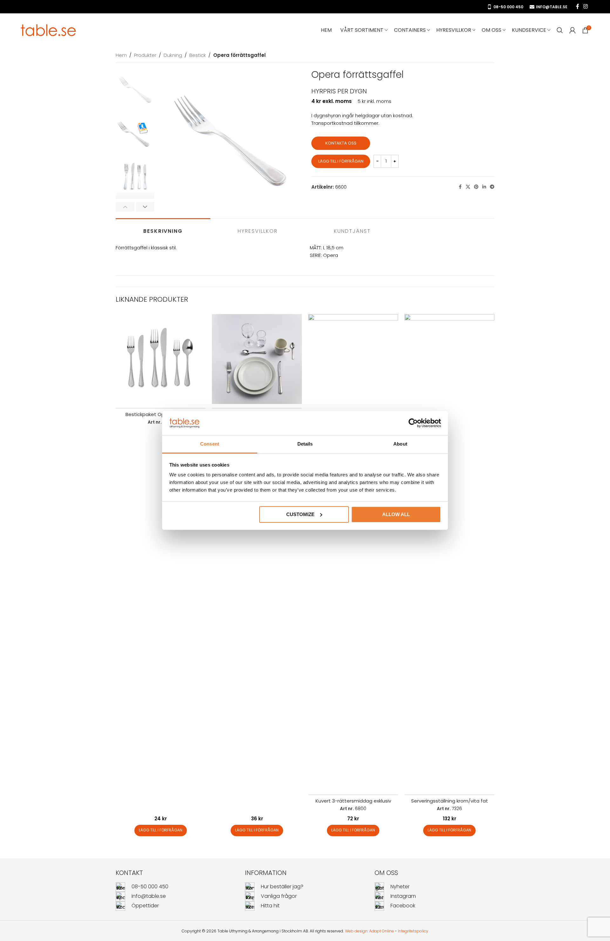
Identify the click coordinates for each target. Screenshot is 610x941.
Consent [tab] (209, 444)
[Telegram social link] (492, 187)
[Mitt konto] (572, 30)
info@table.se (551, 6)
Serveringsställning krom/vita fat (449, 800)
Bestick (197, 55)
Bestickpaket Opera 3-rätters (160, 414)
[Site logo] (48, 29)
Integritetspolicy (413, 931)
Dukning (173, 55)
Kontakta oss (340, 143)
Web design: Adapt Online (369, 931)
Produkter (145, 55)
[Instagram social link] (585, 6)
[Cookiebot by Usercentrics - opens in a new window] (413, 423)
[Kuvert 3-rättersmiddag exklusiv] (353, 552)
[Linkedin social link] (484, 187)
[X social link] (468, 187)
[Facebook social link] (577, 6)
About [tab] (400, 444)
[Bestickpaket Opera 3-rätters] (161, 359)
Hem (121, 55)
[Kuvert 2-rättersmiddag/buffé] (257, 359)
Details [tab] (305, 444)
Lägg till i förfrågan (340, 161)
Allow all (396, 514)
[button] (125, 207)
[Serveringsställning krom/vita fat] (449, 552)
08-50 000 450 (508, 6)
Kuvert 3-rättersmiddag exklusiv (353, 800)
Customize (300, 514)
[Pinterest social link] (476, 187)
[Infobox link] (175, 887)
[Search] (559, 30)
